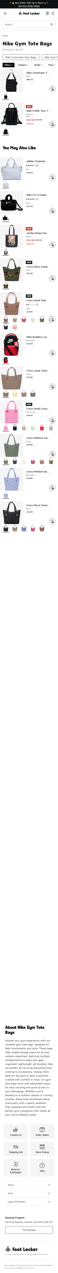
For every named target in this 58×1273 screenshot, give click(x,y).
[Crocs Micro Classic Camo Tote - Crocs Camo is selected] (6, 285)
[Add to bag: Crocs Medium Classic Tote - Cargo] (52, 454)
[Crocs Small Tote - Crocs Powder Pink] (15, 326)
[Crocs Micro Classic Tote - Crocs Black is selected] (6, 528)
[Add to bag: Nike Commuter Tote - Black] (52, 89)
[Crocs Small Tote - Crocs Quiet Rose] (24, 319)
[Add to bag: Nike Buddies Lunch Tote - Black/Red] (52, 353)
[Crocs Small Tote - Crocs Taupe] (15, 319)
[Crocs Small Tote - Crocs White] (33, 319)
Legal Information (17, 1201)
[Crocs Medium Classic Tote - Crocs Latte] (42, 461)
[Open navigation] (10, 13)
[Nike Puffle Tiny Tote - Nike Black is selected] (6, 131)
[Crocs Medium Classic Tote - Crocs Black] (15, 461)
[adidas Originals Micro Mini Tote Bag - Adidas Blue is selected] (6, 184)
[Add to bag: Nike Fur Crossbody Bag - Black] (52, 211)
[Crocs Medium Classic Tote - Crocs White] (24, 461)
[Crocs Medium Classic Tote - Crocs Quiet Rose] (33, 461)
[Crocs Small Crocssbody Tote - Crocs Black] (15, 427)
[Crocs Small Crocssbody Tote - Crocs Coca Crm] (51, 427)
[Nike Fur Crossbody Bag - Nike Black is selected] (6, 218)
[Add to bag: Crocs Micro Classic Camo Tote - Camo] (52, 278)
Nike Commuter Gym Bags (20, 57)
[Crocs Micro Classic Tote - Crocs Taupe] (15, 528)
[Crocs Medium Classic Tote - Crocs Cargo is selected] (6, 461)
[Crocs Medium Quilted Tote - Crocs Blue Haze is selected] (6, 495)
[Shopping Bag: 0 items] (53, 13)
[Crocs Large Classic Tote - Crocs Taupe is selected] (6, 394)
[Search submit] (51, 24)
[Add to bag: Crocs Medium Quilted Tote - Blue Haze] (52, 488)
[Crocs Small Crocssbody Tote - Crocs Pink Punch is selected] (6, 427)
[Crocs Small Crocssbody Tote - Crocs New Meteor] (24, 427)
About (11, 1184)
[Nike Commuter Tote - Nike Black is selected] (6, 96)
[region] (29, 4)
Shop (10, 1193)
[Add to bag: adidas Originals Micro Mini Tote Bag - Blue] (52, 177)
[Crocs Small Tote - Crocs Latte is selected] (6, 319)
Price (50, 65)
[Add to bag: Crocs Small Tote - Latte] (52, 319)
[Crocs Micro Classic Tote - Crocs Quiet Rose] (33, 528)
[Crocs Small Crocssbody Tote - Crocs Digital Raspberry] (42, 427)
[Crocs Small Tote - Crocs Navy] (6, 326)
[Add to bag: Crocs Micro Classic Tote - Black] (52, 521)
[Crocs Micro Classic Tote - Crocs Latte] (42, 528)
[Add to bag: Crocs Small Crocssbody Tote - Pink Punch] (52, 420)
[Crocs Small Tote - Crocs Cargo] (42, 319)
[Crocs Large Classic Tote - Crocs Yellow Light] (15, 394)
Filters (7, 65)
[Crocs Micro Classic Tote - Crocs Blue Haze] (24, 528)
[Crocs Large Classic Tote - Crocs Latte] (24, 394)
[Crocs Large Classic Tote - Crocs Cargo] (33, 394)
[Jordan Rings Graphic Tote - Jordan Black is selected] (6, 252)
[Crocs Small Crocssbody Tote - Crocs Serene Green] (33, 427)
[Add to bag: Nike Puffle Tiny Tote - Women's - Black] (52, 124)
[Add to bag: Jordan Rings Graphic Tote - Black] (52, 245)
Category (22, 65)
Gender (37, 65)
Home (5, 35)
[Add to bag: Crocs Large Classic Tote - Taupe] (52, 387)
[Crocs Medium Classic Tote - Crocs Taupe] (51, 461)
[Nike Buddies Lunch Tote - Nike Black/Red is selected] (6, 360)
